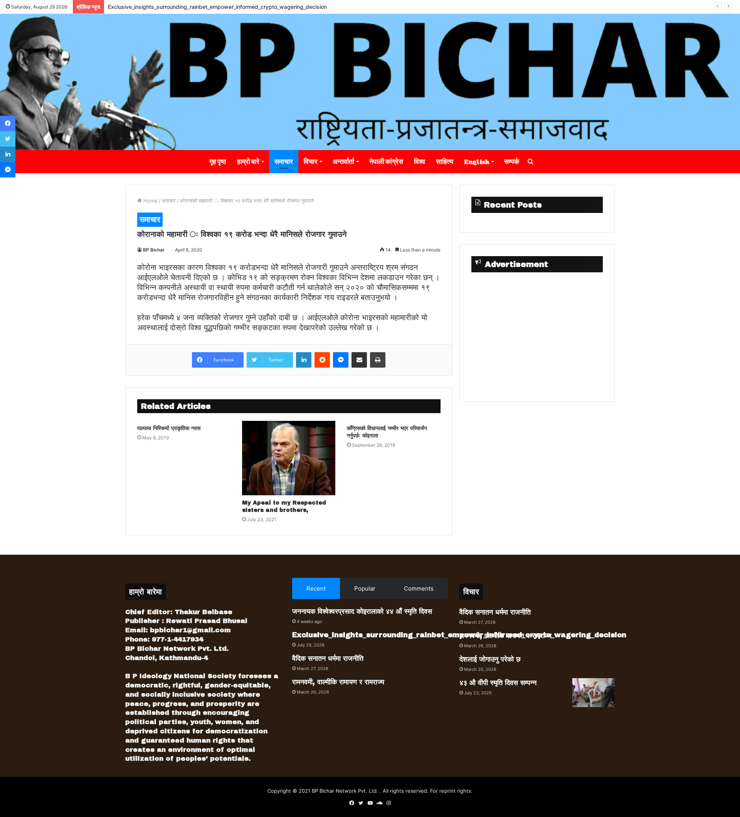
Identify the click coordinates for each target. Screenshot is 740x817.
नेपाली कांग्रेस (386, 161)
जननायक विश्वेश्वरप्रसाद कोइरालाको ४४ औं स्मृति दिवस (362, 611)
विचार (311, 161)
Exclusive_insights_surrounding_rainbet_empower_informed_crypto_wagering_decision (217, 6)
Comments (419, 588)
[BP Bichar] (370, 82)
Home (150, 200)
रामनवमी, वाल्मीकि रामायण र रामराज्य (338, 682)
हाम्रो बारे (248, 161)
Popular (364, 588)
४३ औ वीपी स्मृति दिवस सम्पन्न (497, 683)
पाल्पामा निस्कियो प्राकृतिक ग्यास (168, 428)
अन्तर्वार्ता (343, 161)
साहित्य (444, 161)
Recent (316, 588)
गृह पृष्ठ (217, 161)
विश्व (419, 161)
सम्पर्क (511, 161)
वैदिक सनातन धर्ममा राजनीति (327, 658)
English (476, 161)
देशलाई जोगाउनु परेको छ (490, 659)
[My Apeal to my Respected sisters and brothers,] (288, 458)
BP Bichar (154, 250)
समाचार (283, 161)
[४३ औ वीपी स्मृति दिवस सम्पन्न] (593, 692)
